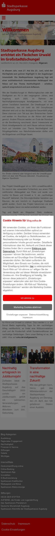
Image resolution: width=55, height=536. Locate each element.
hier (32, 266)
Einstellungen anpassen (17, 314)
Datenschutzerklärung (38, 314)
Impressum (28, 317)
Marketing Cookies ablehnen (27, 307)
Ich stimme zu (27, 297)
